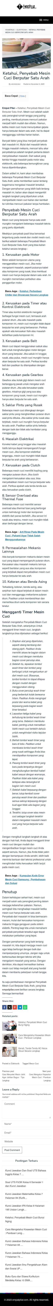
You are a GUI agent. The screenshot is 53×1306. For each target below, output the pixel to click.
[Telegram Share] (20, 1007)
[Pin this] (15, 1007)
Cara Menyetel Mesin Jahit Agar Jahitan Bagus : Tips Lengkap (13, 1076)
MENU (46, 20)
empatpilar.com (10, 989)
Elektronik (15, 1063)
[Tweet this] (9, 1007)
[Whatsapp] (25, 1007)
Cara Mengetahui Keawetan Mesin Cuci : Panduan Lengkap (34, 1036)
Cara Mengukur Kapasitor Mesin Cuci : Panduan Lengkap (40, 1076)
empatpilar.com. (20, 1299)
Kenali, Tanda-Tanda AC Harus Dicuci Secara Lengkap (32, 1049)
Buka (22, 95)
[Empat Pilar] (26, 6)
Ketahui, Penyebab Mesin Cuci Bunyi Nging (32, 1023)
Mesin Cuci (34, 1063)
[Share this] (4, 1007)
